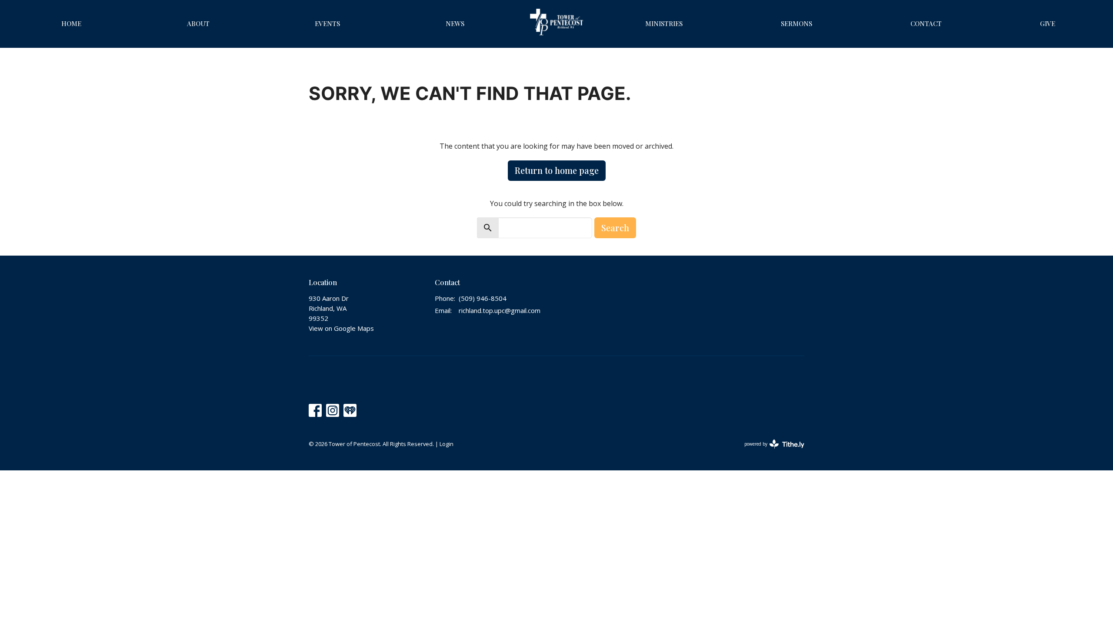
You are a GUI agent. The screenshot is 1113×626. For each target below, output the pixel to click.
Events (327, 23)
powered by (769, 451)
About (198, 23)
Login (446, 444)
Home (71, 23)
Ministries (664, 23)
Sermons (796, 23)
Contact (926, 23)
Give (1047, 23)
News (455, 23)
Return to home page (557, 170)
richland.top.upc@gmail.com (499, 310)
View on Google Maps (341, 328)
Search (615, 227)
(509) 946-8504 (483, 298)
